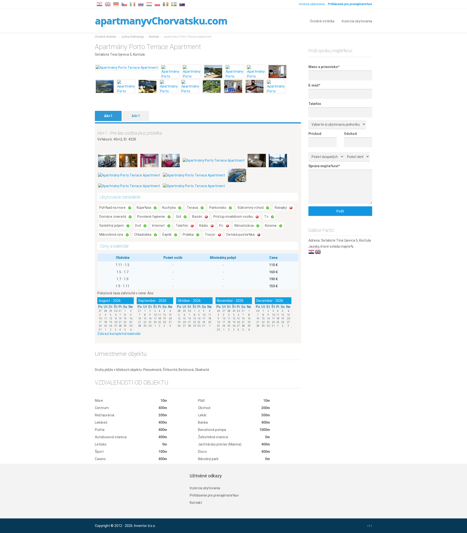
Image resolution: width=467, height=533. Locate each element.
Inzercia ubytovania (312, 4)
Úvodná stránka (322, 20)
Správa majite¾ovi (324, 166)
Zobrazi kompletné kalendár (119, 334)
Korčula (154, 36)
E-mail (314, 85)
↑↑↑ (369, 526)
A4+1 (136, 116)
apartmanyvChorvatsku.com (161, 20)
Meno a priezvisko (323, 67)
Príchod (314, 134)
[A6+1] (107, 160)
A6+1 (108, 116)
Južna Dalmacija (132, 36)
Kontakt (196, 503)
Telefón (314, 104)
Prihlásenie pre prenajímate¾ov (214, 495)
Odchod (350, 134)
